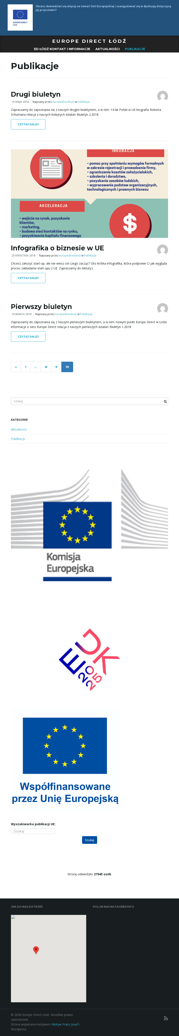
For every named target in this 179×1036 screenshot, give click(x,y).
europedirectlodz (63, 102)
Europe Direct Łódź (89, 41)
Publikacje (135, 49)
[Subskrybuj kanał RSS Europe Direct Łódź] (166, 1018)
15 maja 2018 (20, 102)
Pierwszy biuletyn (41, 307)
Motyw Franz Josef (65, 1024)
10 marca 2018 (21, 314)
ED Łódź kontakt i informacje (62, 49)
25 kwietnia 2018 (23, 255)
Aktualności (107, 49)
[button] (36, 952)
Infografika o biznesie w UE (57, 248)
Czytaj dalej (28, 124)
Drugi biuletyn (36, 94)
